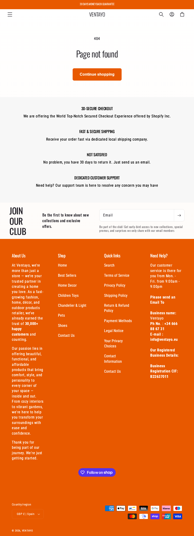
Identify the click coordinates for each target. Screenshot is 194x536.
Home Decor (67, 285)
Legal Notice (113, 331)
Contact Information (113, 358)
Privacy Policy (114, 285)
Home (62, 265)
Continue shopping (97, 74)
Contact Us (66, 335)
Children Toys (68, 295)
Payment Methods (118, 321)
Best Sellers (67, 275)
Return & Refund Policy (116, 308)
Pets (61, 315)
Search (109, 265)
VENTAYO (27, 530)
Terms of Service (116, 275)
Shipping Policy (116, 295)
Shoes (62, 325)
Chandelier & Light (72, 305)
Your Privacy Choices (113, 343)
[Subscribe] (179, 215)
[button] (10, 14)
